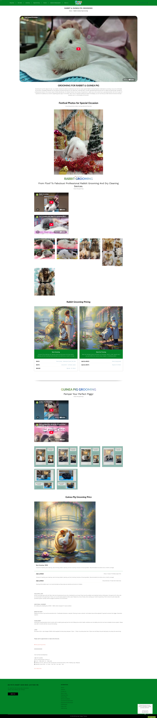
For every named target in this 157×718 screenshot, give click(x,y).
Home (70, 10)
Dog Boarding (64, 704)
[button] (146, 717)
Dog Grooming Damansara (67, 702)
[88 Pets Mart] (78, 2)
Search (62, 687)
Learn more (145, 711)
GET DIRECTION (37, 668)
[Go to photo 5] (79, 176)
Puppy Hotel (63, 706)
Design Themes (83, 716)
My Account (143, 2)
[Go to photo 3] (77, 176)
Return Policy (64, 693)
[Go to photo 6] (80, 176)
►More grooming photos (40, 644)
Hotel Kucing (64, 708)
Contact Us (63, 691)
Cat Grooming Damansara (67, 700)
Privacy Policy (64, 697)
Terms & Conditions (65, 698)
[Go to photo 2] (76, 176)
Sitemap (63, 689)
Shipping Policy (64, 695)
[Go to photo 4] (78, 176)
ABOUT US (13, 693)
